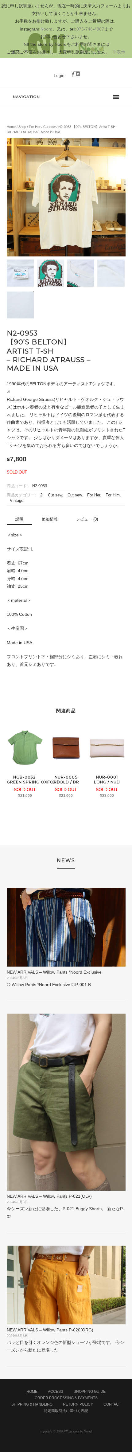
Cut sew (49, 127)
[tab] (19, 519)
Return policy (78, 1404)
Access (55, 1391)
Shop (22, 127)
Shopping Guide (90, 1391)
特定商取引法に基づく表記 (66, 1411)
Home (11, 127)
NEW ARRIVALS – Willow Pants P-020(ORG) (50, 1329)
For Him (113, 495)
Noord (46, 29)
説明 (19, 519)
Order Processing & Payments (66, 1398)
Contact (112, 1404)
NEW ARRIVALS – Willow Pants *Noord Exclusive (54, 972)
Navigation (26, 96)
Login (59, 75)
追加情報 (50, 519)
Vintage (16, 501)
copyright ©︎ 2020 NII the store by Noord (66, 1431)
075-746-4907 (90, 29)
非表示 (118, 51)
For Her (35, 127)
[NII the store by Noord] (66, 65)
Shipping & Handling (31, 1404)
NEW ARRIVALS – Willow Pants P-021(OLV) (49, 1196)
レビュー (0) (87, 519)
